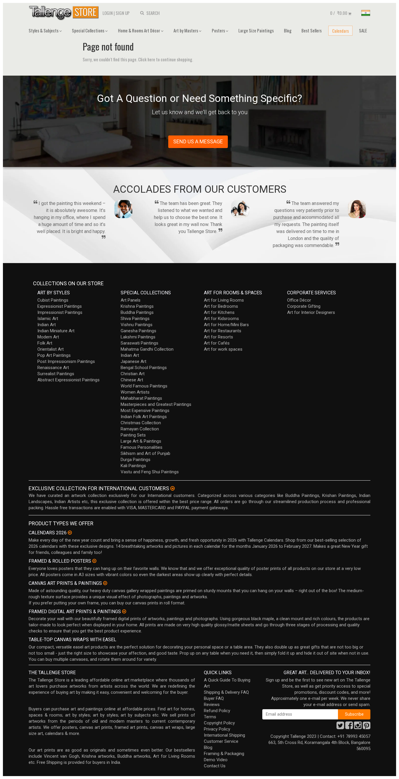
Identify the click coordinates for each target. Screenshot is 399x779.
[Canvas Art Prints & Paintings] (105, 583)
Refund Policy (217, 710)
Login (108, 13)
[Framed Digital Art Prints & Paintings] (124, 611)
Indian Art (46, 324)
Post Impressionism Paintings (66, 361)
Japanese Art (133, 361)
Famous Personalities (141, 447)
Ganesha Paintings (138, 330)
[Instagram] (358, 727)
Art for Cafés (217, 343)
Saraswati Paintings (139, 343)
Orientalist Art (50, 349)
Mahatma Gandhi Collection (147, 349)
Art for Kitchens (219, 312)
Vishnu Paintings (136, 324)
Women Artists (135, 392)
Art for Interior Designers (311, 312)
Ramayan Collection (140, 429)
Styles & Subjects (44, 30)
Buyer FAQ (214, 698)
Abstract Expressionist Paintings (68, 379)
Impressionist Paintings (59, 312)
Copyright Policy (219, 723)
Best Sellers (311, 30)
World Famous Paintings (144, 386)
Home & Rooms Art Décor (139, 30)
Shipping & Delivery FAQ (226, 692)
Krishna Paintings (137, 306)
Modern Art (48, 337)
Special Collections (88, 30)
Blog (288, 30)
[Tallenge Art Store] (65, 12)
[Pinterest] (366, 727)
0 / (338, 13)
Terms (210, 716)
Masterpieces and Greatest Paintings (156, 404)
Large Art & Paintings (141, 441)
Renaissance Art (53, 367)
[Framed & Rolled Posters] (94, 561)
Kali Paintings (133, 465)
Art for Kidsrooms (221, 318)
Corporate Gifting (303, 306)
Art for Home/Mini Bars (226, 324)
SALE (363, 30)
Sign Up (123, 13)
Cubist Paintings (52, 300)
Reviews (212, 704)
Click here (146, 59)
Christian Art (133, 373)
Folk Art (44, 343)
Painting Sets (133, 435)
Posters (219, 30)
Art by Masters (186, 30)
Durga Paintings (135, 459)
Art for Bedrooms (221, 306)
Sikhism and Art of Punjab (145, 453)
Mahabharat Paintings (141, 398)
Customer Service (221, 741)
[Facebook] (349, 727)
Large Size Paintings (256, 30)
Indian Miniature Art (55, 330)
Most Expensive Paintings (145, 410)
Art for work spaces (223, 349)
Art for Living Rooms (224, 300)
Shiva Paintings (135, 318)
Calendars (340, 30)
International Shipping (224, 735)
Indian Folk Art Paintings (144, 416)
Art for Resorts (218, 337)
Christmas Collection (141, 422)
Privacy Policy (217, 729)
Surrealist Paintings (55, 373)
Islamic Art (47, 318)
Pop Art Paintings (54, 355)
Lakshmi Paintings (138, 337)
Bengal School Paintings (144, 367)
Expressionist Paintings (59, 306)
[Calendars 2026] (70, 532)
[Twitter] (340, 727)
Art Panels (130, 300)
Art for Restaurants (222, 330)
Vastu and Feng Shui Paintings (150, 471)
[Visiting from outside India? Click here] (172, 488)
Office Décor (299, 300)
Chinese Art (132, 379)
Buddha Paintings (137, 312)
